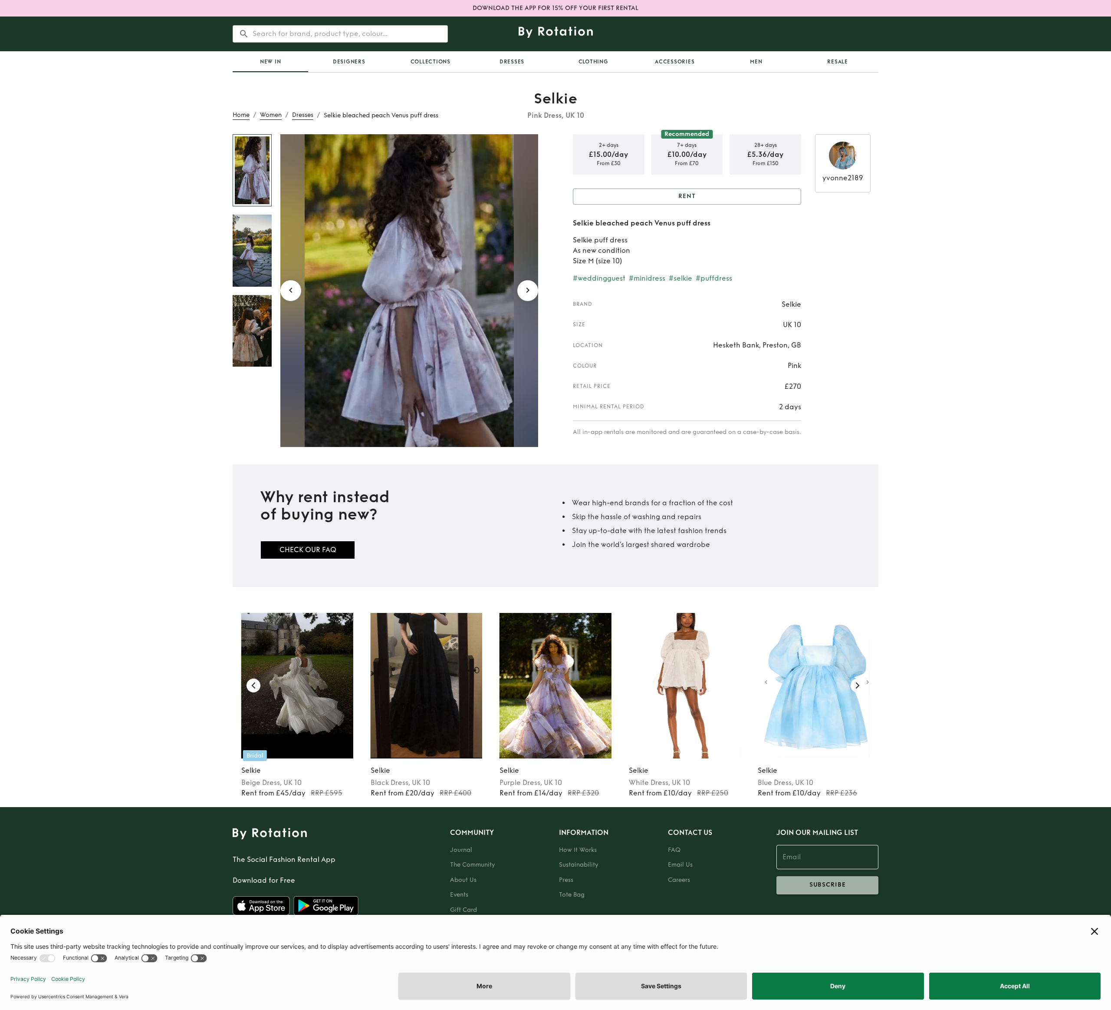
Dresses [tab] (512, 62)
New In (270, 62)
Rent (687, 196)
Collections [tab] (430, 62)
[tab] (270, 61)
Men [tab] (756, 62)
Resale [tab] (837, 62)
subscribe (827, 884)
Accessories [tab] (674, 62)
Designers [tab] (349, 62)
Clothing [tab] (593, 62)
